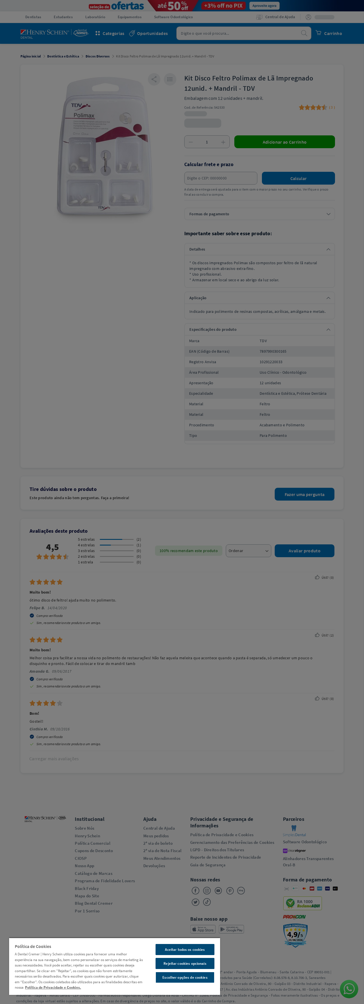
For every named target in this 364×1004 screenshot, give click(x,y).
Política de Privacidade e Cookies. (53, 987)
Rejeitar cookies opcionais (185, 963)
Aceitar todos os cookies (185, 949)
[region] (114, 966)
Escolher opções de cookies (184, 977)
